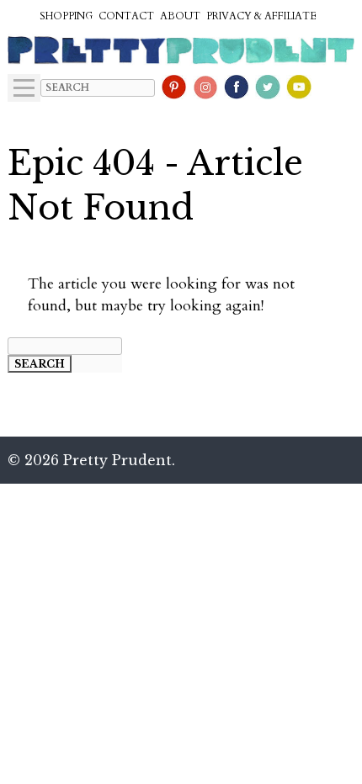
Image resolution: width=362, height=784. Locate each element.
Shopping (66, 16)
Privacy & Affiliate (261, 16)
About (180, 16)
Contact (126, 16)
